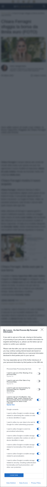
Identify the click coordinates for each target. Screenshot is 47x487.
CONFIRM (14, 475)
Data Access (23, 483)
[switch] (38, 374)
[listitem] (23, 369)
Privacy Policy (36, 483)
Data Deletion (11, 483)
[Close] (43, 330)
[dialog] (23, 406)
